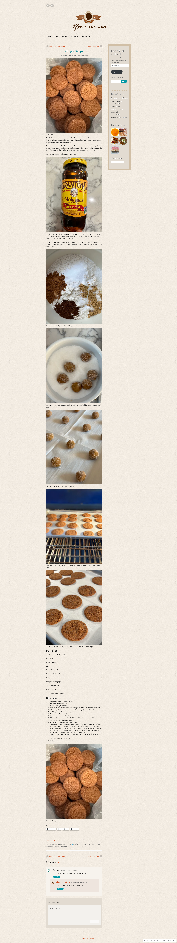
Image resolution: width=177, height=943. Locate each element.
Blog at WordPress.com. (88, 938)
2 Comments (51, 840)
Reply (56, 877)
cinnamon (64, 844)
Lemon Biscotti (115, 107)
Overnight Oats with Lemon (119, 98)
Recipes (65, 36)
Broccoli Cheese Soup (92, 46)
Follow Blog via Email (117, 52)
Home (49, 36)
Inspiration (86, 36)
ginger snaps (91, 844)
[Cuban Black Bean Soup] (123, 141)
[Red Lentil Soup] (115, 132)
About (57, 36)
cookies (53, 844)
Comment (94, 922)
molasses (97, 844)
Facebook (48, 5)
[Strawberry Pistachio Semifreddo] (115, 150)
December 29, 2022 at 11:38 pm (69, 870)
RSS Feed (52, 5)
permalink (64, 846)
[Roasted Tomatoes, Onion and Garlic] (115, 141)
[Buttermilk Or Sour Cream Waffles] (123, 132)
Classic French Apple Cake (57, 46)
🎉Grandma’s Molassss (77, 844)
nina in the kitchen (83, 55)
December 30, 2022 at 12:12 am (79, 882)
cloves (69, 844)
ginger (85, 844)
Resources (75, 36)
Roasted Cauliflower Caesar (119, 117)
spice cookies (49, 846)
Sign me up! (116, 72)
